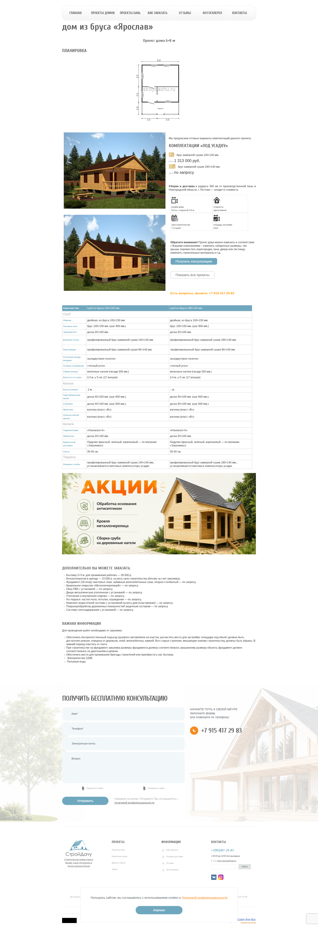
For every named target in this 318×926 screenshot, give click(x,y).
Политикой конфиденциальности (204, 897)
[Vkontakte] (213, 877)
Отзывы (185, 13)
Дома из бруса (118, 863)
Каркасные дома (119, 856)
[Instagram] (220, 877)
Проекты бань (130, 13)
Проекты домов (103, 13)
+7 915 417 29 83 (221, 293)
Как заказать (157, 13)
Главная (75, 13)
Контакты (239, 13)
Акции (114, 869)
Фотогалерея (212, 13)
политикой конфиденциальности (134, 802)
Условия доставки (174, 856)
